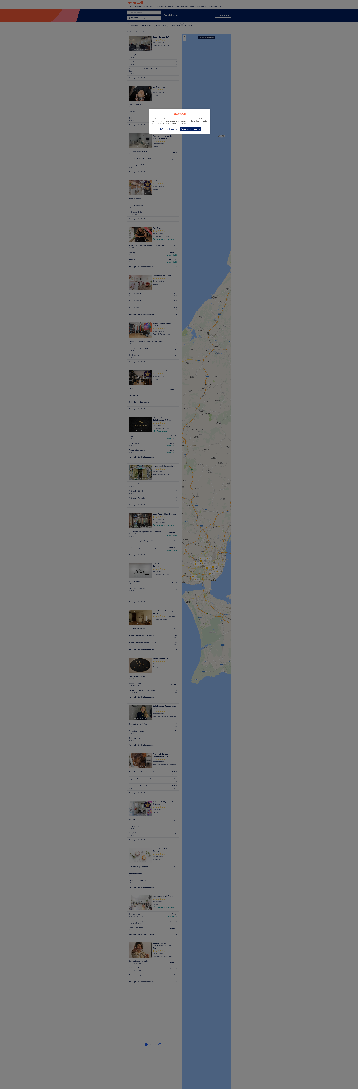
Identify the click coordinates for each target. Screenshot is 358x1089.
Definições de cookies (168, 129)
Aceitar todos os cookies (190, 129)
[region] (179, 121)
